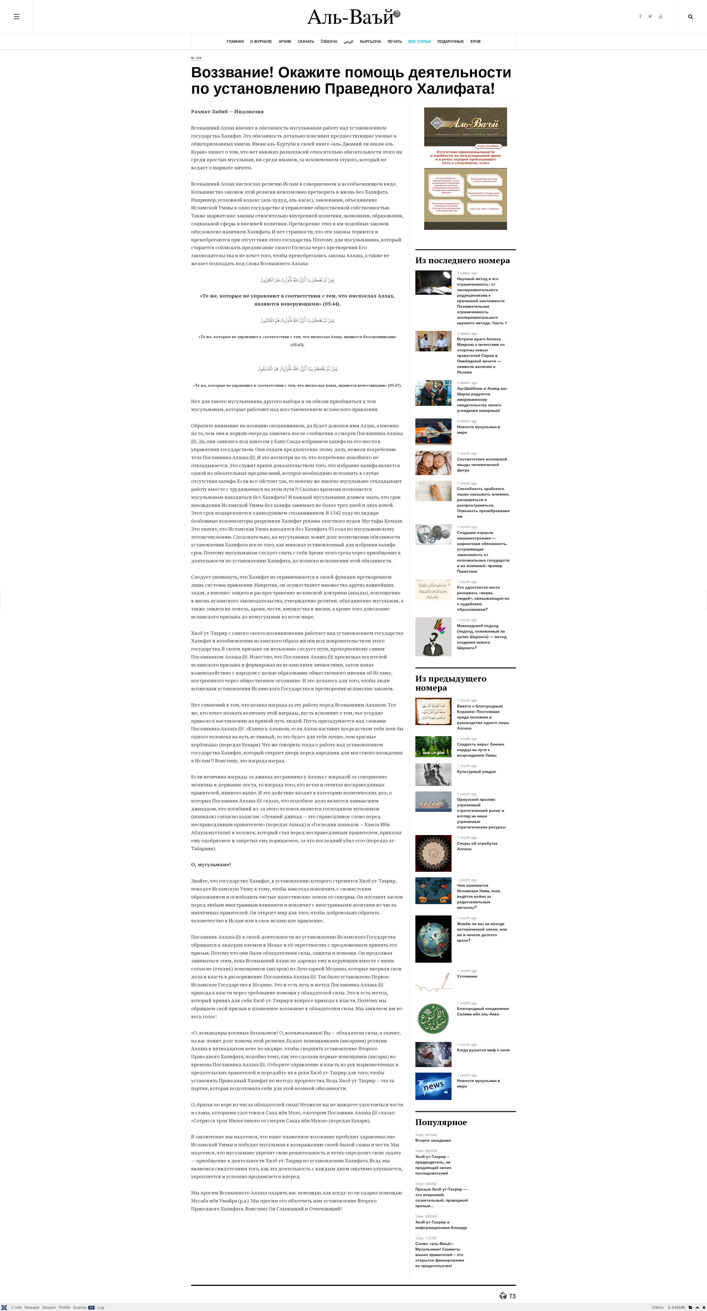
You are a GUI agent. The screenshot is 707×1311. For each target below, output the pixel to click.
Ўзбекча (329, 41)
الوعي (348, 41)
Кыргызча (370, 41)
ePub (476, 41)
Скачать (306, 41)
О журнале (261, 41)
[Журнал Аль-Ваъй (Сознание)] (353, 16)
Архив (285, 41)
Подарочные (450, 41)
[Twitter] (650, 16)
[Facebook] (640, 16)
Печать (394, 41)
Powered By (507, 1296)
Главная (235, 41)
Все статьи (419, 41)
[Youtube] (661, 16)
